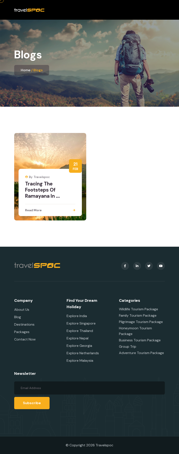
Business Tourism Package (140, 340)
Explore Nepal (77, 338)
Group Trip (127, 346)
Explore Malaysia (80, 360)
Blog (17, 317)
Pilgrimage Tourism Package (141, 322)
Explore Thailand (80, 330)
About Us (21, 309)
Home (25, 70)
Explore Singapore (81, 323)
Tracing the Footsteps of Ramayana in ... (42, 190)
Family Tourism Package (138, 315)
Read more (33, 210)
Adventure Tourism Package (141, 353)
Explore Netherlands (83, 353)
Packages (21, 332)
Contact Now (25, 339)
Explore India (77, 316)
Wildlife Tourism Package (138, 309)
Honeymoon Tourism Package (135, 331)
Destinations (24, 324)
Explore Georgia (79, 345)
